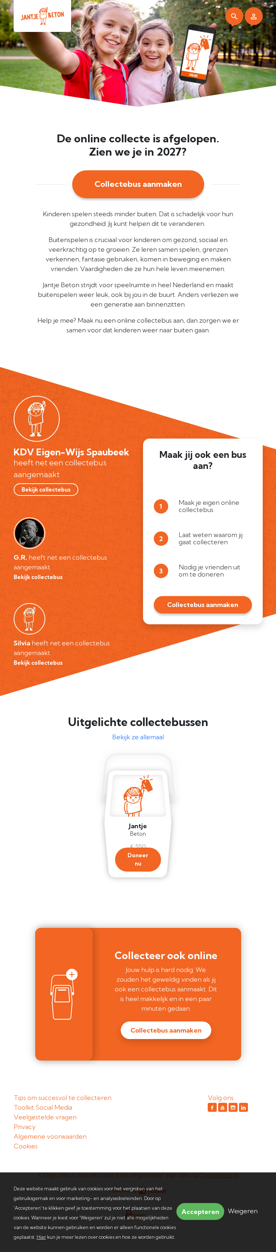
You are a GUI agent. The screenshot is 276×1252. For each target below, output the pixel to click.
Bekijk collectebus (46, 489)
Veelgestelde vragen (45, 1117)
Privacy (25, 1127)
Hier (41, 1237)
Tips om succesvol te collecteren (62, 1098)
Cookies (26, 1146)
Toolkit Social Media (43, 1107)
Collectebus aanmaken (138, 184)
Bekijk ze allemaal (138, 737)
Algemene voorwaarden (50, 1136)
